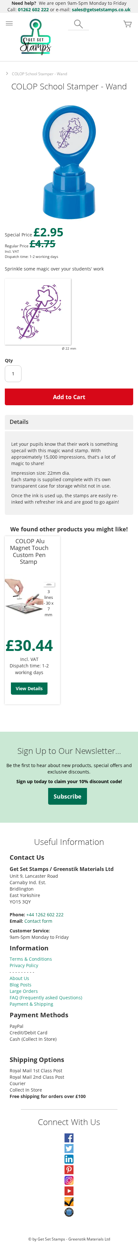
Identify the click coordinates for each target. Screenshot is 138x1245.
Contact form (38, 921)
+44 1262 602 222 (45, 914)
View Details (29, 688)
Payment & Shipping (31, 1004)
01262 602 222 (33, 9)
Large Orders (24, 991)
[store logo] (36, 37)
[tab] (69, 422)
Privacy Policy (24, 965)
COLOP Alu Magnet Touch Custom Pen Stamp (29, 551)
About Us (19, 978)
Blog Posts (20, 985)
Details (19, 422)
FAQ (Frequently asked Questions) (46, 997)
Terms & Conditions (31, 959)
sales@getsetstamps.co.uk (101, 9)
